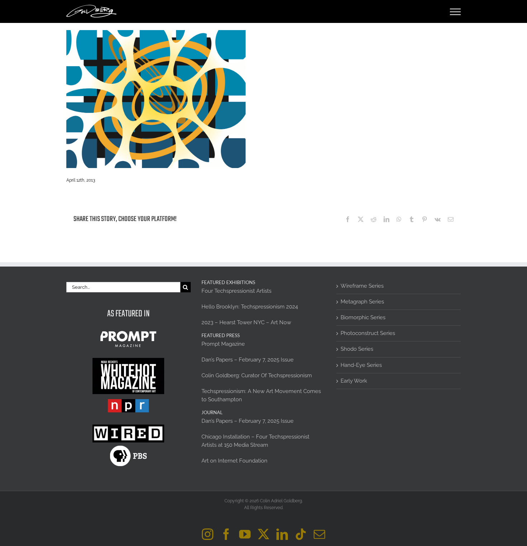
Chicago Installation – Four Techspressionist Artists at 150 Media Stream (255, 441)
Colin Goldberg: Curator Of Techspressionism (256, 375)
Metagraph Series (362, 301)
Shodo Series (357, 349)
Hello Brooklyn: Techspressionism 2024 (249, 306)
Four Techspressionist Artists (236, 291)
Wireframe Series (362, 286)
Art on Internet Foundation (234, 461)
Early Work (354, 381)
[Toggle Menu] (455, 12)
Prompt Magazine (223, 344)
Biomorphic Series (363, 317)
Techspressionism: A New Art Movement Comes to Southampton (261, 395)
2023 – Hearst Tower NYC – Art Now (246, 322)
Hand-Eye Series (361, 365)
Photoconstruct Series (368, 333)
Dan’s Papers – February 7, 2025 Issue (247, 359)
